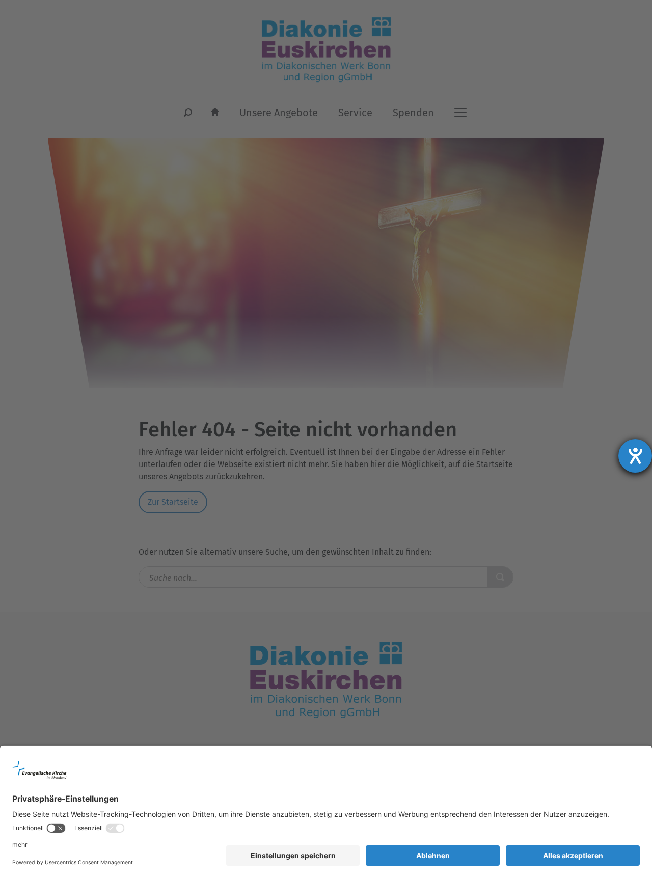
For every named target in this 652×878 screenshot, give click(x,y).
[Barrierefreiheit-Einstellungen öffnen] (635, 456)
